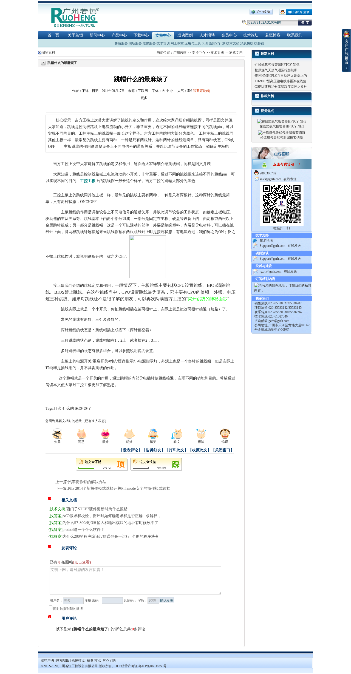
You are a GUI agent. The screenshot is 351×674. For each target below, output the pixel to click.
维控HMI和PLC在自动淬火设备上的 (281, 76)
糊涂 (201, 442)
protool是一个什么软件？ (83, 530)
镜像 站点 (94, 660)
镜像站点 (78, 660)
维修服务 (149, 43)
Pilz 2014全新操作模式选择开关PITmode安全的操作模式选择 (119, 488)
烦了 (88, 408)
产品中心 (119, 35)
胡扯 (129, 442)
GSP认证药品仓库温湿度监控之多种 (281, 87)
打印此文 (176, 450)
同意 (81, 442)
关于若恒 (75, 35)
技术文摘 (232, 43)
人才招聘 (207, 35)
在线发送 (290, 179)
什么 (57, 408)
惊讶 (225, 442)
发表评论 (130, 450)
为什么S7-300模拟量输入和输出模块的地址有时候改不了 (110, 523)
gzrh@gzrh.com (271, 271)
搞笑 (153, 442)
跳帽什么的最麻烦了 (90, 629)
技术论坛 (251, 35)
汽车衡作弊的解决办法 (87, 482)
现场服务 (135, 43)
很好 (105, 442)
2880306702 (268, 173)
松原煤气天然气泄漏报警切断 (276, 70)
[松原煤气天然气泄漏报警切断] (281, 132)
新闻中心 (97, 35)
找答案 (259, 43)
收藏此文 (199, 450)
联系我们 (294, 35)
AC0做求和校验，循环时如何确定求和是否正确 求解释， (112, 516)
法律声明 (47, 660)
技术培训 (163, 43)
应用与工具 (193, 43)
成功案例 (185, 35)
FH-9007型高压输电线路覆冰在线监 (280, 81)
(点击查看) (82, 562)
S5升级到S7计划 (213, 43)
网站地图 (63, 660)
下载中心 (141, 35)
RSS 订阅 (110, 660)
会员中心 (229, 35)
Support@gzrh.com (272, 246)
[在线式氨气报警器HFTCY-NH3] (281, 121)
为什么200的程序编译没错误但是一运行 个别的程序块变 (111, 536)
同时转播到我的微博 (68, 609)
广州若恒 (179, 53)
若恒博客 (273, 35)
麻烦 (79, 408)
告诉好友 (153, 450)
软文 (177, 442)
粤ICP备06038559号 (152, 666)
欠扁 (57, 442)
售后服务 (121, 43)
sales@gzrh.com (270, 179)
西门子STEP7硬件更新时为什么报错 (97, 509)
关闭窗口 (222, 450)
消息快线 (246, 43)
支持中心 (163, 35)
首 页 (53, 35)
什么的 (68, 408)
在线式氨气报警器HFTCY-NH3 (277, 65)
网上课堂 (177, 43)
